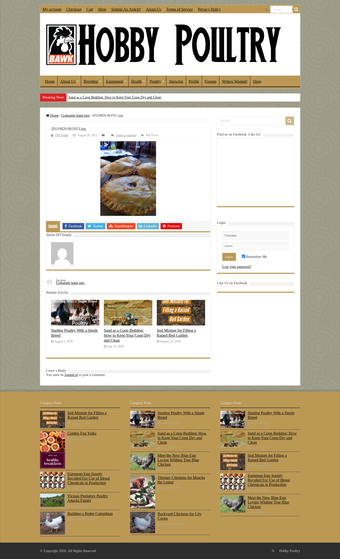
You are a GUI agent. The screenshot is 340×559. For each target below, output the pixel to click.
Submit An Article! (126, 9)
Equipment (114, 81)
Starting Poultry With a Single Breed (181, 415)
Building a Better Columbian (90, 513)
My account (52, 9)
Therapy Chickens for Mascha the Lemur (181, 479)
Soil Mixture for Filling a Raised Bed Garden (176, 333)
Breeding (91, 81)
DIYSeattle (61, 135)
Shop (102, 9)
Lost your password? (236, 267)
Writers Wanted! (234, 81)
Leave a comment (126, 135)
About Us (153, 9)
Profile (194, 81)
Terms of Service (179, 9)
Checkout (73, 9)
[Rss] (267, 10)
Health (136, 81)
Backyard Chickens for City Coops (180, 516)
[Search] (296, 9)
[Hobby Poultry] (163, 44)
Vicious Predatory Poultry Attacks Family (87, 498)
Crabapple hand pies (75, 115)
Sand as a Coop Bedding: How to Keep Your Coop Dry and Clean (114, 97)
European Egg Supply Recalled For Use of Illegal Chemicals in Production (88, 478)
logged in (71, 375)
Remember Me (256, 257)
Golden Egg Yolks (81, 433)
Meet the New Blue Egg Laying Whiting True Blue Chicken (178, 460)
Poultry (155, 81)
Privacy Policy (209, 9)
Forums (211, 81)
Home (50, 81)
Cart (89, 9)
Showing (176, 81)
